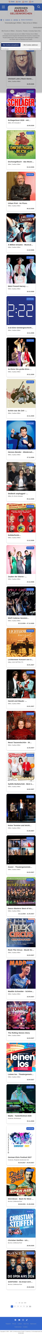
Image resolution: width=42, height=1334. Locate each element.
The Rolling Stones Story (19, 1033)
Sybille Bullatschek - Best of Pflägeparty (20, 784)
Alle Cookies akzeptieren (11, 45)
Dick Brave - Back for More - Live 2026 (20, 1199)
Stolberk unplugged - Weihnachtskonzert (17, 494)
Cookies (25, 1327)
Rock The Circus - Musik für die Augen (20, 950)
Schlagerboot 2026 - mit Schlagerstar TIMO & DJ (18, 120)
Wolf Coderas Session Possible (17, 618)
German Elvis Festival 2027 (20, 1157)
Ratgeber (8, 1323)
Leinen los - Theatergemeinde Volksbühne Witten (21, 1074)
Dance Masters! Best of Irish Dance (20, 908)
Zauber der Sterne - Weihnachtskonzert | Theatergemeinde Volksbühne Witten (21, 577)
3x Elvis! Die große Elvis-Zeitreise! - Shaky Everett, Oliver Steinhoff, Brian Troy (20, 369)
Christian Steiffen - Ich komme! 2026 (17, 1240)
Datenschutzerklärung (34, 49)
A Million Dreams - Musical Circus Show (19, 245)
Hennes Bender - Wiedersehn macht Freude (20, 452)
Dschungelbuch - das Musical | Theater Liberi (21, 162)
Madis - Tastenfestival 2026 (20, 1116)
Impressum (33, 1323)
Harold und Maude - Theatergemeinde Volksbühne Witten (21, 701)
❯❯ (30, 1306)
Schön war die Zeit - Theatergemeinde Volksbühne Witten (21, 411)
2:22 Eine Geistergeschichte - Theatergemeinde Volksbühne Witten (21, 328)
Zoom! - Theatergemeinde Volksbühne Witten (19, 867)
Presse (14, 1323)
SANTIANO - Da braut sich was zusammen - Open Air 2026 (19, 1282)
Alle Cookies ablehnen (30, 45)
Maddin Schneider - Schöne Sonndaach (20, 991)
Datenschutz (18, 1327)
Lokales (20, 1323)
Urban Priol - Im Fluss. (17, 203)
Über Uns (26, 1323)
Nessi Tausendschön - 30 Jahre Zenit (19, 742)
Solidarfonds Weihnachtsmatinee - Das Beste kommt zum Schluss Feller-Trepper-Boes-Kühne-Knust (20, 535)
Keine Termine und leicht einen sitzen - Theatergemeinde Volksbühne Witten (21, 825)
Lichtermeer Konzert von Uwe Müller (21, 660)
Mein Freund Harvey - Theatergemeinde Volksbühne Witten (21, 286)
